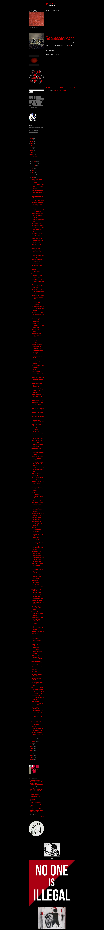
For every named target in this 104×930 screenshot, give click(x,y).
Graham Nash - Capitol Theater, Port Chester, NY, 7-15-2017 (36, 798)
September (35, 163)
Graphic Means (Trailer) (37, 631)
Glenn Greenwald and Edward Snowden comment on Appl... (37, 204)
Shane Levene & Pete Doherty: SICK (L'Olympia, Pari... (37, 619)
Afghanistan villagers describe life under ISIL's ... (37, 215)
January (34, 741)
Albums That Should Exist (35, 795)
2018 (31, 150)
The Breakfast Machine (37, 557)
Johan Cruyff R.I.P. (36, 235)
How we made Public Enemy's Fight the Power (37, 684)
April (33, 175)
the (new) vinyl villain (35, 808)
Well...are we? (35, 584)
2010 (31, 755)
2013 (31, 748)
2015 (31, 744)
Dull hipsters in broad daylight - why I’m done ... (37, 404)
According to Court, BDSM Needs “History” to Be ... (36, 591)
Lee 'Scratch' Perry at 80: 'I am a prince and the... (37, 314)
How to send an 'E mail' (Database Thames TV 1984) (37, 379)
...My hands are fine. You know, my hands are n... (37, 291)
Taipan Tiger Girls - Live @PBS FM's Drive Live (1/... (37, 396)
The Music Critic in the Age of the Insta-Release (37, 571)
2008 (31, 759)
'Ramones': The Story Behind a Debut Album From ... (37, 390)
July (33, 168)
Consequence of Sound (36, 780)
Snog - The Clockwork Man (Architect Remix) (37, 565)
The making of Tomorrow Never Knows (36, 640)
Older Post (72, 87)
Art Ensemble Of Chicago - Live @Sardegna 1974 (36, 657)
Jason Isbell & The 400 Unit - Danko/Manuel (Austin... (37, 186)
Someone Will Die (36, 521)
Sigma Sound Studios (37, 712)
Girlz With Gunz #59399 (37, 400)
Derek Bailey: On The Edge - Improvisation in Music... (37, 255)
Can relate (34, 669)
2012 (31, 750)
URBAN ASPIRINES (35, 802)
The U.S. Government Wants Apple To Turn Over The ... (37, 464)
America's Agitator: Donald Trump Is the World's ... (37, 488)
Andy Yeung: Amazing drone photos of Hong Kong (37, 504)
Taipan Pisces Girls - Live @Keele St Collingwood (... (36, 346)
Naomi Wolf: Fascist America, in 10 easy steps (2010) (37, 444)
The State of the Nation (37, 200)
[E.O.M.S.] (52, 4)
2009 (31, 757)
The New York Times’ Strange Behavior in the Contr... (37, 734)
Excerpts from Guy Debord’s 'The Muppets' (36, 340)
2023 (31, 139)
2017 (31, 152)
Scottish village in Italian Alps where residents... (36, 509)
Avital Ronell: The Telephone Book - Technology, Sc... (36, 576)
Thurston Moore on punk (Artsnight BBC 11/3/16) (37, 613)
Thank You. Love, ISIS (37, 233)
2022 (31, 141)
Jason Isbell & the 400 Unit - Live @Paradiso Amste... (37, 192)
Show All (42, 816)
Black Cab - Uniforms (37, 440)
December (34, 156)
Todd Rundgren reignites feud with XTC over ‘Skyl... (36, 275)
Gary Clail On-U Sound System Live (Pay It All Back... (37, 627)
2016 (31, 154)
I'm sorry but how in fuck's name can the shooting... (37, 181)
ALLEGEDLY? (35, 672)
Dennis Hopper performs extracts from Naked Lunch (37, 646)
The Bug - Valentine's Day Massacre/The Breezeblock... (37, 352)
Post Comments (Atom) (60, 90)
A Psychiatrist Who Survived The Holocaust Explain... (37, 596)
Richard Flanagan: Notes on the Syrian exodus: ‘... (37, 728)
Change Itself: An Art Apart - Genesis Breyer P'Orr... (37, 385)
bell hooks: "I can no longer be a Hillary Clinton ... (37, 608)
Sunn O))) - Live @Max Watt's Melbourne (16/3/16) (37, 426)
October (34, 161)
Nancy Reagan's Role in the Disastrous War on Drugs (37, 697)
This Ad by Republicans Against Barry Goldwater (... (37, 209)
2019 (31, 148)
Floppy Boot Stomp (35, 788)
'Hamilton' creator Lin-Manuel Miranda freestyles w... (37, 458)
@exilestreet (34, 719)
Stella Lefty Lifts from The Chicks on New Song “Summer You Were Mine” (36, 783)
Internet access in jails (37, 586)
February (34, 738)
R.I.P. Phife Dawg (35, 271)
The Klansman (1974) (37, 433)
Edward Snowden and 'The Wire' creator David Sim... (37, 261)
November (35, 159)
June (33, 170)
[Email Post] (71, 45)
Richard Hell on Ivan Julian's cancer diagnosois (36, 529)
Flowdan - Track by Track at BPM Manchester (36, 302)
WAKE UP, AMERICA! (37, 438)
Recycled (34, 436)
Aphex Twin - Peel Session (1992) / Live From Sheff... (37, 285)
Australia (33, 269)
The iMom (34, 623)
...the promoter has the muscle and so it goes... (37, 483)
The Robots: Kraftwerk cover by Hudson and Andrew (37, 308)
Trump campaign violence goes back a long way (60, 38)
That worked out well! (37, 225)
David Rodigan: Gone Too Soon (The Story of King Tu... (37, 325)
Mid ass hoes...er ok (36, 666)
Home (61, 87)
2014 (31, 746)
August (34, 165)
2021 (31, 143)
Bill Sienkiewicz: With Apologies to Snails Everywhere (37, 319)
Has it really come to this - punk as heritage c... (36, 361)
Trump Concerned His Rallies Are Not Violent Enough (37, 536)
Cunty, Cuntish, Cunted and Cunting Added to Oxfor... (37, 297)
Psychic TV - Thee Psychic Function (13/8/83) (36, 651)
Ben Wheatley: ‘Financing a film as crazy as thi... (37, 703)
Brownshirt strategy (36, 539)
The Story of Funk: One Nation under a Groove (37, 367)
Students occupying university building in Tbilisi (37, 602)
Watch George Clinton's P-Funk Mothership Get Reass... (37, 373)
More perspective (36, 223)
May (33, 172)
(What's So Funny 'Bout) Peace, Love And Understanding (37, 250)
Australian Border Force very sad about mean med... (37, 663)
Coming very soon (36, 448)
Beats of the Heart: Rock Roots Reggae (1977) (37, 335)
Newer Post (49, 87)
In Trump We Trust (36, 500)
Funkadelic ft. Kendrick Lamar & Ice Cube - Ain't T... (37, 229)
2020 (31, 145)
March (33, 177)
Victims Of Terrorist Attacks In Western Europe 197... (37, 240)
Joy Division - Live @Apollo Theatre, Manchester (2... (36, 723)
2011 (31, 753)
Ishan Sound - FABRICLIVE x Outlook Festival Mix (37, 709)
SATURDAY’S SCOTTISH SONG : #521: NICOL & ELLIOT (36, 812)
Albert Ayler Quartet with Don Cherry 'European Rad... (36, 553)
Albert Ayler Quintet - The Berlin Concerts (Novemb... (37, 547)
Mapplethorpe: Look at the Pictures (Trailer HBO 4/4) (37, 469)
